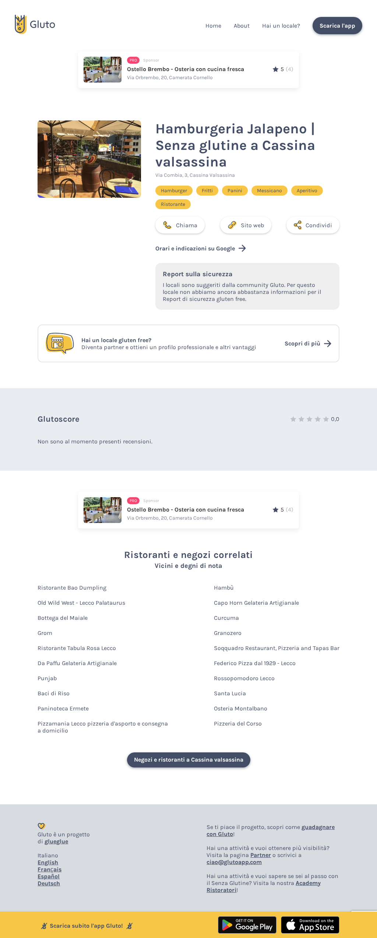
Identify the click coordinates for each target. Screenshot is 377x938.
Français (49, 869)
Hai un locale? (281, 25)
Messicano (269, 190)
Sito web (252, 225)
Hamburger (174, 190)
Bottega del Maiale (63, 617)
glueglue (56, 841)
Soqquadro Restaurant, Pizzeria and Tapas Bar (276, 647)
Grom (45, 632)
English (48, 862)
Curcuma (226, 617)
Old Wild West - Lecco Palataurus (81, 602)
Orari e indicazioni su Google (195, 248)
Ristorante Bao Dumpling (72, 587)
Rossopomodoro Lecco (244, 678)
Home (213, 25)
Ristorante (173, 204)
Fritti (207, 190)
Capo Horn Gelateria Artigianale (256, 602)
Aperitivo (307, 190)
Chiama (186, 225)
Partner (260, 854)
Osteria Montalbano (240, 708)
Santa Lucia (230, 693)
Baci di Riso (54, 693)
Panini (235, 190)
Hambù (224, 587)
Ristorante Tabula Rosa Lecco (77, 647)
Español (49, 876)
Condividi (319, 225)
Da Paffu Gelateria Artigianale (77, 663)
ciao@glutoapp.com (234, 861)
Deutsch (49, 883)
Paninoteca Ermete (63, 708)
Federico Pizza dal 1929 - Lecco (255, 663)
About (242, 25)
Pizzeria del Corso (238, 723)
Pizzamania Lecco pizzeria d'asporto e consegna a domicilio (103, 727)
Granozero (228, 632)
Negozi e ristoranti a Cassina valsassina (188, 759)
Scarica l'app (337, 25)
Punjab (47, 678)
